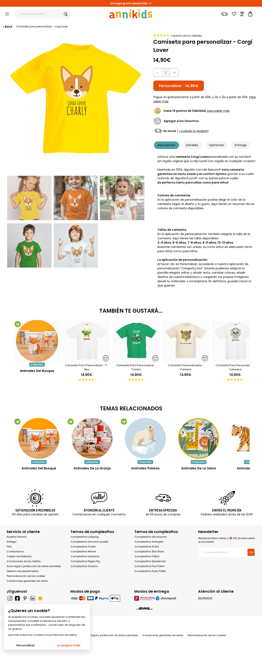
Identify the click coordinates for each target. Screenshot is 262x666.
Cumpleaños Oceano (84, 566)
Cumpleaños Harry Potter (150, 571)
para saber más (218, 111)
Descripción (166, 145)
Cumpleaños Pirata (146, 546)
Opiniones (216, 145)
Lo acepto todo (68, 645)
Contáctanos (15, 551)
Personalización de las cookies (26, 576)
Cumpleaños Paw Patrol (149, 566)
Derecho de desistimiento (22, 571)
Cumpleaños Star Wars (149, 551)
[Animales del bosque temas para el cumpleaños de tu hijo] (38, 438)
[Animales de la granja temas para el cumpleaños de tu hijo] (92, 438)
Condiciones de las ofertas (24, 561)
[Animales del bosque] (37, 360)
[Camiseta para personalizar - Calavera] (235, 360)
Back (8, 27)
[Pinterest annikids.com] (25, 598)
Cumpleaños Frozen (83, 546)
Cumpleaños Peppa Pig (85, 561)
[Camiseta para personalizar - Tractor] (136, 360)
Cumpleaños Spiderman (150, 561)
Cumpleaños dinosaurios (150, 536)
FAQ (9, 546)
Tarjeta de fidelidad (19, 556)
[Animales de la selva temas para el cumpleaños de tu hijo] (198, 438)
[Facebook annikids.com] (17, 598)
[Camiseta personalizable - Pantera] (185, 360)
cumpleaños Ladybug (85, 536)
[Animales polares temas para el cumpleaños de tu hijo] (145, 438)
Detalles (192, 145)
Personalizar (25, 645)
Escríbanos (205, 598)
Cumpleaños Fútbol (146, 556)
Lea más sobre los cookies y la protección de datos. (43, 635)
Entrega (240, 145)
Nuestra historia (16, 536)
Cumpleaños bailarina (85, 556)
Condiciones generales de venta (27, 581)
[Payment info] (99, 598)
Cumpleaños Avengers (148, 541)
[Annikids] (130, 13)
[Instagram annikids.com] (10, 598)
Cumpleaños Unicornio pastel (89, 541)
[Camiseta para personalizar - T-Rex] (86, 360)
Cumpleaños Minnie (83, 551)
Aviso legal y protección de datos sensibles (34, 566)
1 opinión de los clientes (186, 36)
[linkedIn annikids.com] (32, 598)
